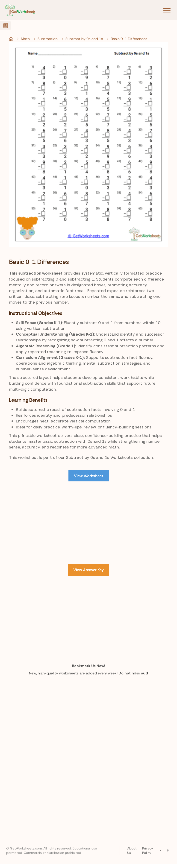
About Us (132, 850)
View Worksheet (88, 475)
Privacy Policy (147, 850)
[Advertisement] (88, 523)
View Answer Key (88, 569)
